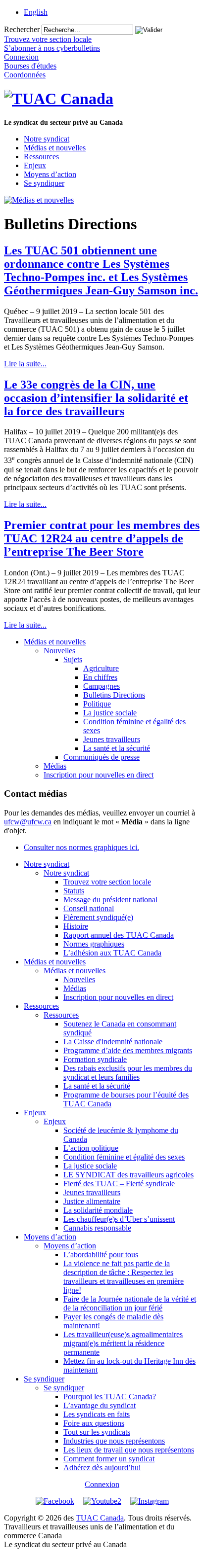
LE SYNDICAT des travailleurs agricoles (128, 1174)
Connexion (102, 1484)
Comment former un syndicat (108, 1458)
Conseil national (88, 908)
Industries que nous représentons (114, 1441)
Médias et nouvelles (55, 147)
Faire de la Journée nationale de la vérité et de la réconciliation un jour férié (129, 1303)
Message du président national (110, 899)
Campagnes (101, 686)
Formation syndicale (95, 1059)
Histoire (75, 926)
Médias (55, 766)
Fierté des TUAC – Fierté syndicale (119, 1183)
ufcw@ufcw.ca (27, 821)
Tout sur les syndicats (96, 1432)
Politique (97, 704)
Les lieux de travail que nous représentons (128, 1450)
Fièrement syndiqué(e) (98, 917)
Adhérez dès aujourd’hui (102, 1467)
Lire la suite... (25, 363)
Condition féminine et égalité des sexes (124, 1157)
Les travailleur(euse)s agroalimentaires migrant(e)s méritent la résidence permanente (123, 1343)
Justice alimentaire (91, 1201)
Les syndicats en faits (96, 1414)
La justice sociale (110, 712)
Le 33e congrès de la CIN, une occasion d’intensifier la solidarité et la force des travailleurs (96, 398)
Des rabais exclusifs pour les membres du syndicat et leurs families (127, 1072)
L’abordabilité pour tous (100, 1254)
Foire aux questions (93, 1423)
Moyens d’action (50, 174)
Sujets (72, 659)
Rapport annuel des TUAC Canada (118, 935)
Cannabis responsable (97, 1228)
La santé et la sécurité (116, 748)
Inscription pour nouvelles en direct (98, 775)
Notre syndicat (46, 139)
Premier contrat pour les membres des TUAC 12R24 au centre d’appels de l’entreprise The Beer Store (102, 538)
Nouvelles (59, 650)
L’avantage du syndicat (99, 1405)
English (36, 12)
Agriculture (101, 668)
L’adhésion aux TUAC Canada (112, 953)
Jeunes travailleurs (111, 739)
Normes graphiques (93, 944)
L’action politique (90, 1148)
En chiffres (100, 677)
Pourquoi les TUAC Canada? (109, 1396)
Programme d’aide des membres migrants (127, 1050)
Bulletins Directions (114, 695)
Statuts (73, 890)
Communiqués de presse (101, 757)
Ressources (41, 156)
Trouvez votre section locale (107, 882)
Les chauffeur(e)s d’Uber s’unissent (119, 1219)
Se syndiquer (44, 183)
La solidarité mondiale (98, 1210)
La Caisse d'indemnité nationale (112, 1041)
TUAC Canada (100, 1518)
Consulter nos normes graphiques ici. (81, 847)
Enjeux (35, 165)
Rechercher (22, 29)
